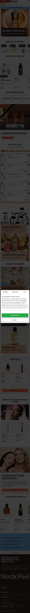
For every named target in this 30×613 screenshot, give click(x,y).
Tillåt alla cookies (15, 315)
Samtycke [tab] (5, 291)
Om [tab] (24, 291)
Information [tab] (15, 291)
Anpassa (14, 319)
